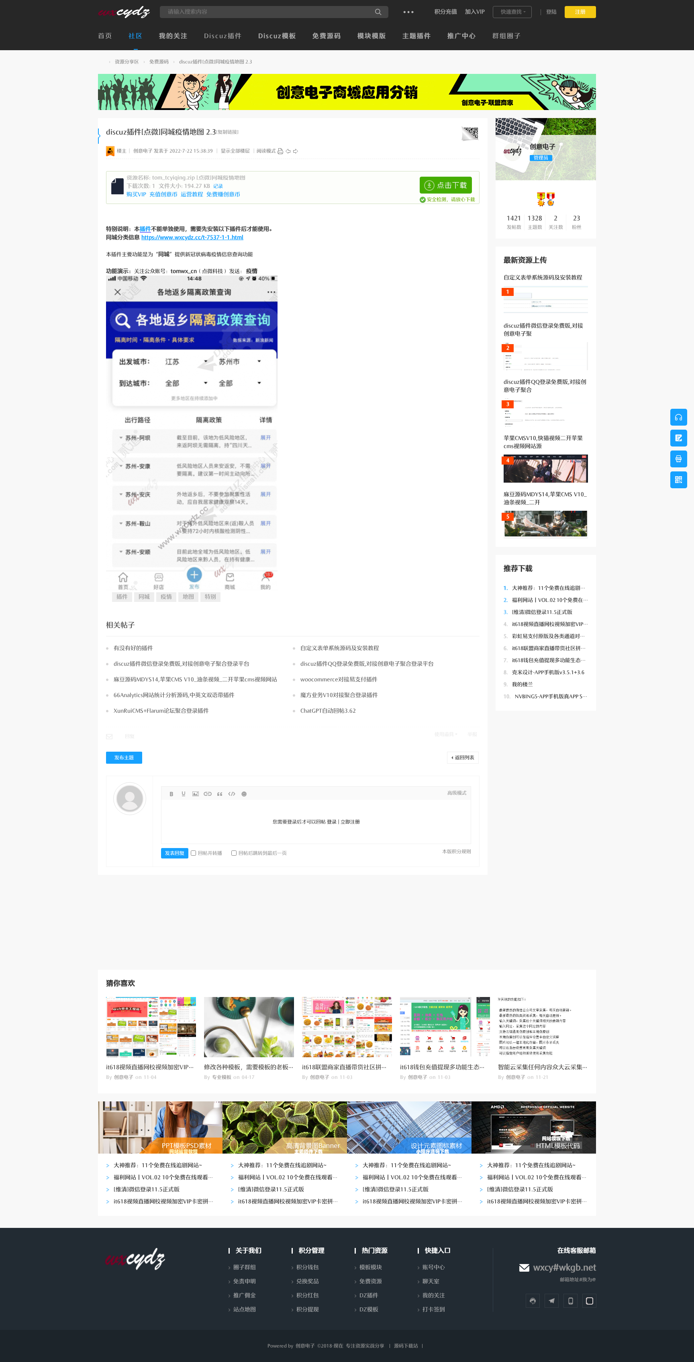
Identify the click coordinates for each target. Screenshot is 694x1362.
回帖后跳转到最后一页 (263, 853)
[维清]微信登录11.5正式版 (538, 612)
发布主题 (124, 758)
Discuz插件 (223, 36)
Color (184, 794)
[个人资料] (513, 159)
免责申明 (244, 1281)
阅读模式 (266, 151)
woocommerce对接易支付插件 (339, 680)
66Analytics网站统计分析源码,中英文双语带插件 (174, 695)
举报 (472, 734)
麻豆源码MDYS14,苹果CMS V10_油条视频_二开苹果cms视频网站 (195, 680)
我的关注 (173, 36)
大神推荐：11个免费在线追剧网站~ (549, 588)
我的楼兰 (518, 684)
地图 (188, 597)
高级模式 (457, 793)
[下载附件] (446, 185)
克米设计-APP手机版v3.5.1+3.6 (544, 672)
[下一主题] (295, 151)
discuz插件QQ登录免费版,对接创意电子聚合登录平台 (367, 664)
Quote (220, 794)
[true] (378, 12)
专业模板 (221, 1077)
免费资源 (370, 1281)
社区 (136, 36)
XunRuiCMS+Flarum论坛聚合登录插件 (161, 711)
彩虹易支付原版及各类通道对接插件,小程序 (558, 636)
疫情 (166, 597)
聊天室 (431, 1281)
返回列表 (464, 758)
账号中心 (434, 1267)
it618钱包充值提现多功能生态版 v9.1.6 (553, 660)
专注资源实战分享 (365, 1346)
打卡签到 (434, 1310)
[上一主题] (288, 151)
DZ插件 (368, 1296)
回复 (130, 736)
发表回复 (174, 853)
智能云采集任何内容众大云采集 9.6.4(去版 (554, 1067)
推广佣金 (244, 1296)
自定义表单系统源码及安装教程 (543, 278)
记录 (218, 186)
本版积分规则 (456, 851)
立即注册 (350, 822)
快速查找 (511, 12)
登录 (332, 822)
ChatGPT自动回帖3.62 (328, 711)
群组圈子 (506, 36)
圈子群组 (244, 1267)
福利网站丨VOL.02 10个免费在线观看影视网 (559, 600)
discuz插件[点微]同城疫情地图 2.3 (215, 62)
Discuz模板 (277, 36)
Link (208, 794)
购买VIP (137, 195)
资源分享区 (127, 62)
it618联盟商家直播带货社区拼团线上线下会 (558, 648)
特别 (210, 597)
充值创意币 (164, 195)
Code (232, 794)
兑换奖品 (307, 1281)
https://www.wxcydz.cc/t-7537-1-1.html (192, 237)
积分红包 (307, 1296)
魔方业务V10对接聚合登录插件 (339, 695)
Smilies (244, 794)
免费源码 (326, 36)
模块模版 (371, 36)
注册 (580, 12)
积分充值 (446, 12)
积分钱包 (307, 1267)
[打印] (280, 151)
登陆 (551, 12)
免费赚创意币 (224, 195)
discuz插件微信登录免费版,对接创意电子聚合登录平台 (181, 664)
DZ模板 (368, 1310)
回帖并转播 (210, 853)
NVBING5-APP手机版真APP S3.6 (547, 696)
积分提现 (307, 1310)
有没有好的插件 (133, 648)
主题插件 (416, 36)
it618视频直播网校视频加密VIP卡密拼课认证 (559, 624)
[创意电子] (124, 16)
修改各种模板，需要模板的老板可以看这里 (261, 1067)
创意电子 (101, 62)
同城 (144, 597)
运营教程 (193, 195)
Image (196, 794)
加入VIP (475, 12)
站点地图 (244, 1310)
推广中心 (461, 36)
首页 (105, 36)
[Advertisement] (546, 839)
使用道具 (444, 734)
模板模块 (370, 1267)
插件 (145, 229)
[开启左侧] (99, 136)
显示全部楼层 (235, 151)
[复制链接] (227, 132)
